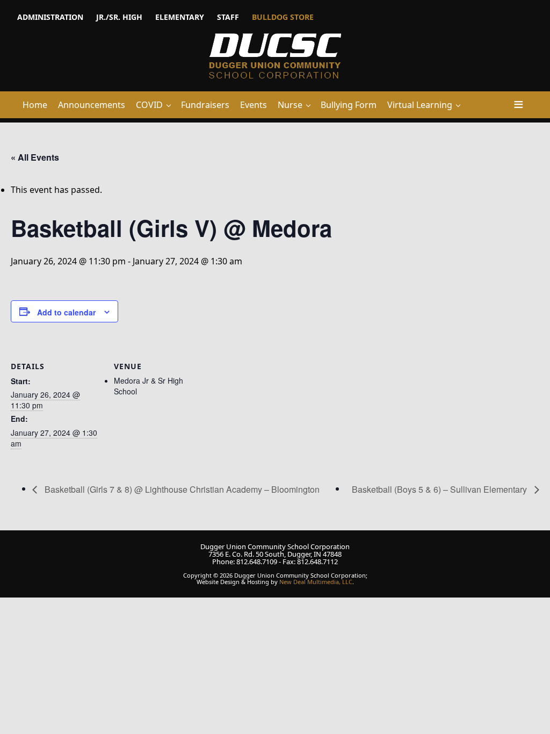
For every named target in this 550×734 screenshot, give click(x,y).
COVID (149, 105)
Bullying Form (349, 105)
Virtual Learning (419, 105)
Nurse (290, 105)
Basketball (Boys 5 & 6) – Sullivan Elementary (440, 489)
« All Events (35, 157)
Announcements (91, 105)
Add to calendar (66, 312)
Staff (228, 17)
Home (35, 105)
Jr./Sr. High (119, 17)
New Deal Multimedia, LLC (315, 582)
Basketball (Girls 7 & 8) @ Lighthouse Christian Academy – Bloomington (181, 489)
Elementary (179, 17)
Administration (50, 17)
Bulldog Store (283, 17)
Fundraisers (205, 105)
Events (253, 105)
